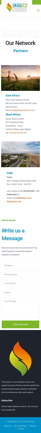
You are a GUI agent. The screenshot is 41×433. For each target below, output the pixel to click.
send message (20, 324)
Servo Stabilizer (20, 426)
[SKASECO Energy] (17, 7)
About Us (7, 426)
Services (33, 426)
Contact (21, 429)
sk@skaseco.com (23, 198)
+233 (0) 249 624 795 (17, 133)
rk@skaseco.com (14, 201)
